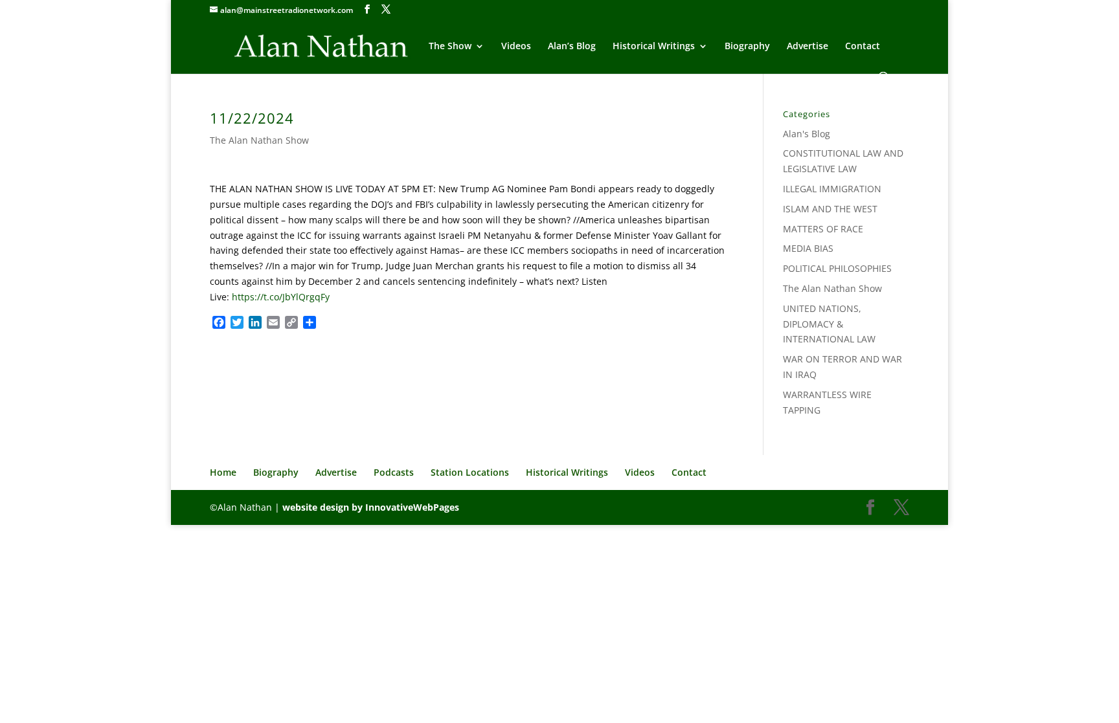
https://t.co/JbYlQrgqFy (281, 297)
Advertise (807, 46)
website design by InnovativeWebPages (370, 507)
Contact (862, 46)
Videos (516, 46)
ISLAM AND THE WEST (830, 209)
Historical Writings (654, 46)
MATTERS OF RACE (823, 229)
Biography (747, 46)
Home (223, 472)
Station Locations (470, 472)
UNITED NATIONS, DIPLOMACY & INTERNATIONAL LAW (829, 324)
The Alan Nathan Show (259, 140)
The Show (450, 46)
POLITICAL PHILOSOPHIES (837, 268)
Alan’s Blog (572, 46)
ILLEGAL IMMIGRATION (832, 189)
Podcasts (394, 472)
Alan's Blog (806, 134)
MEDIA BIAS (808, 248)
